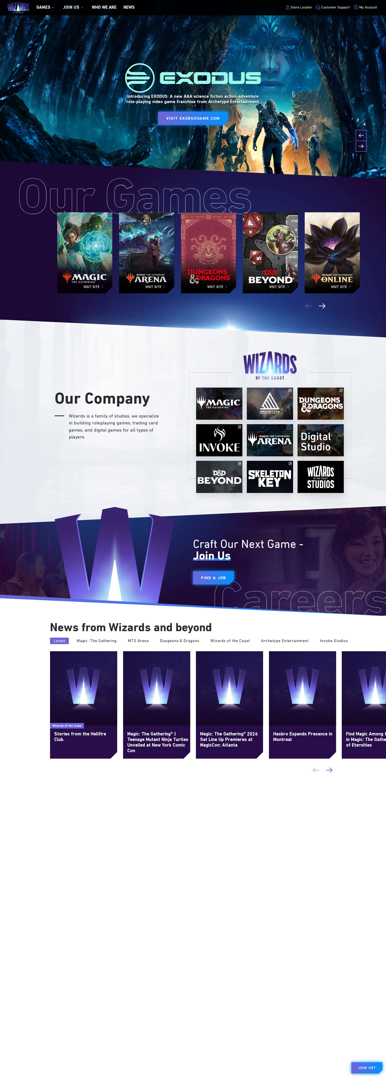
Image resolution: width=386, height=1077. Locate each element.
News (129, 8)
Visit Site (91, 287)
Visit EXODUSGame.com (193, 119)
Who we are (104, 8)
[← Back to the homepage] (18, 8)
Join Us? (367, 1068)
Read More (59, 654)
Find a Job (213, 578)
